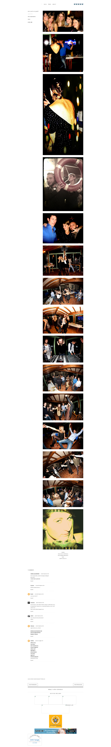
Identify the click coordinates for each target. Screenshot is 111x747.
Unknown (32, 625)
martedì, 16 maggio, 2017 (39, 640)
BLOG (45, 4)
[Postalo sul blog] (29, 22)
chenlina (32, 640)
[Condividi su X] (30, 22)
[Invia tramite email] (28, 22)
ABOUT (54, 4)
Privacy (50, 689)
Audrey (32, 615)
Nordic (32, 593)
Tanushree (33, 602)
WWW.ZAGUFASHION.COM (36, 631)
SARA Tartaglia (34, 740)
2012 (29, 16)
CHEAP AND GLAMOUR (35, 578)
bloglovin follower (34, 634)
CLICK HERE (34, 742)
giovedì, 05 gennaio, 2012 (40, 602)
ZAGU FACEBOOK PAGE (35, 632)
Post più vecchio (78, 684)
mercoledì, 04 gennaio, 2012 (40, 585)
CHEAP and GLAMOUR (35, 573)
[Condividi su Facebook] (31, 22)
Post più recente (33, 684)
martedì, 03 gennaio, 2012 (45, 573)
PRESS (49, 4)
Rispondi (32, 589)
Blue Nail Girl (32, 16)
